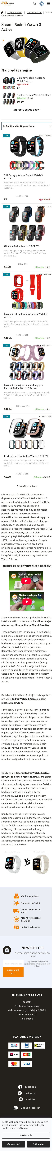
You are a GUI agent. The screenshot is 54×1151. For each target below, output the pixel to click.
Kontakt (27, 1001)
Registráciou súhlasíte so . (37, 965)
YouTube (30, 1099)
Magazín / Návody (30, 1107)
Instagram (30, 1093)
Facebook (30, 1086)
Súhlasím (38, 1144)
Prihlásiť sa (13, 972)
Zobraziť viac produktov (26, 109)
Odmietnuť (13, 1144)
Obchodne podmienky (27, 1006)
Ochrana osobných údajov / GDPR (27, 1010)
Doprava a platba (27, 1014)
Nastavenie (26, 1135)
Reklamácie (27, 1018)
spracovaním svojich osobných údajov (37, 965)
